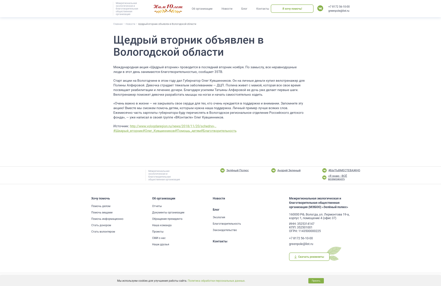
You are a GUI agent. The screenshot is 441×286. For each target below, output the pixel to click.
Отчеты (157, 206)
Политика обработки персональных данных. (216, 280)
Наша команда (162, 225)
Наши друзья (160, 244)
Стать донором (101, 225)
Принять (316, 280)
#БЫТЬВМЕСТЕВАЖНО (344, 170)
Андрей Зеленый (289, 170)
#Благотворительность (219, 131)
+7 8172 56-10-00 (339, 6)
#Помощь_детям (188, 131)
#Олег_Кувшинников (159, 131)
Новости (219, 198)
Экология (219, 217)
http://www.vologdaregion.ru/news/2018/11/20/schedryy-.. (173, 126)
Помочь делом (100, 206)
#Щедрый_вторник (128, 131)
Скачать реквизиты (311, 256)
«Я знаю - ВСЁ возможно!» (337, 177)
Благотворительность (227, 223)
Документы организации (168, 212)
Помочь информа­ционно (107, 218)
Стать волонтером (103, 231)
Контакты (220, 241)
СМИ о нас (159, 238)
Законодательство (225, 230)
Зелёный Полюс (237, 170)
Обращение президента (167, 218)
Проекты (157, 231)
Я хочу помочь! (292, 8)
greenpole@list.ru (338, 10)
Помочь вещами (101, 212)
